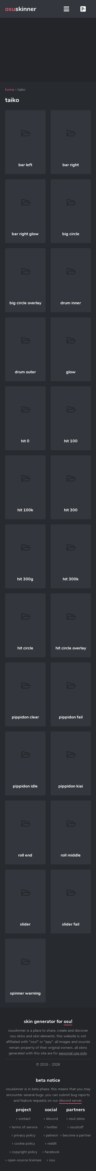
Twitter (52, 1127)
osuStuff (76, 1127)
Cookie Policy (24, 1143)
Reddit (52, 1143)
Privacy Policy (24, 1135)
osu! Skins (77, 1118)
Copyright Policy (24, 1152)
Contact (24, 1118)
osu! (68, 1021)
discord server (70, 1100)
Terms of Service (24, 1127)
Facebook (52, 1152)
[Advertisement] (48, 50)
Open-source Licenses (24, 1160)
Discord (52, 1118)
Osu (52, 1160)
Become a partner (77, 1135)
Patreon (52, 1135)
